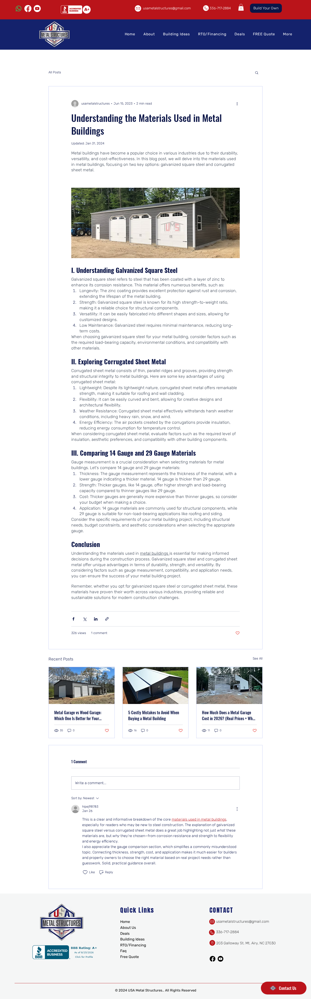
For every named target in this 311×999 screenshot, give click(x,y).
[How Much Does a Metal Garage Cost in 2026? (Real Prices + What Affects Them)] (229, 685)
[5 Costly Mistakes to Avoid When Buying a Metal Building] (156, 685)
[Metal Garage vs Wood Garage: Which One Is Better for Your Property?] (82, 685)
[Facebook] (27, 8)
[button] (241, 7)
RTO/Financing (133, 945)
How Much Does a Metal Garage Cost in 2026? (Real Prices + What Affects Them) (229, 715)
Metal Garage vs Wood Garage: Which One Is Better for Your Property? (77, 715)
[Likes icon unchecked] (85, 872)
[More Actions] (237, 809)
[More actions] (237, 103)
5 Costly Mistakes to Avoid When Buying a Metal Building (153, 715)
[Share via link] (107, 619)
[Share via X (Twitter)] (84, 619)
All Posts (54, 72)
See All (258, 658)
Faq (123, 951)
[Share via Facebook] (73, 619)
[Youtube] (37, 8)
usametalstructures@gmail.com (167, 8)
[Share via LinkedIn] (96, 619)
